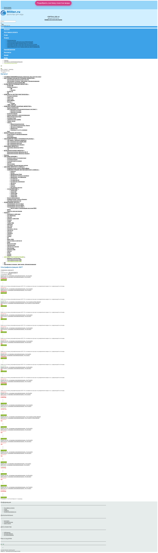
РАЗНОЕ (6, 212)
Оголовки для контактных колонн (17, 165)
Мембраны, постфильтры (18, 177)
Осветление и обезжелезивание (17, 134)
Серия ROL (14, 195)
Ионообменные (12, 137)
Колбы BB (10, 85)
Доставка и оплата (9, 508)
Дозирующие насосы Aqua (15, 204)
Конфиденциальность (10, 511)
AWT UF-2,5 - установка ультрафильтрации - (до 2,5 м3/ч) (16, 290)
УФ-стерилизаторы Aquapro (15, 144)
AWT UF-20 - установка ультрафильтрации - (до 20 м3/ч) (16, 316)
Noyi (8, 131)
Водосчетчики (11, 243)
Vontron (13, 186)
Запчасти (10, 230)
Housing (13, 90)
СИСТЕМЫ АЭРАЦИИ (10, 156)
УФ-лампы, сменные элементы (16, 140)
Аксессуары (11, 164)
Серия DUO (14, 190)
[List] (3, 271)
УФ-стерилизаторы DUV (14, 143)
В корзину (4, 280)
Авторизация (7, 8)
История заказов (9, 535)
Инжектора (14, 128)
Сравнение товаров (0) (7, 270)
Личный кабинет (8, 533)
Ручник (13, 103)
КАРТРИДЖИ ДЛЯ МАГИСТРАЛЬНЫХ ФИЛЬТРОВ (19, 78)
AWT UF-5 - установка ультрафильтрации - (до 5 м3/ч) (15, 355)
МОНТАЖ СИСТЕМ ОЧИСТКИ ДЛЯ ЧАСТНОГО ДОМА (22, 44)
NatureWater (11, 100)
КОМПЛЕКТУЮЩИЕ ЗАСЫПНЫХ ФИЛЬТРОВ (17, 106)
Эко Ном (9, 226)
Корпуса (13, 171)
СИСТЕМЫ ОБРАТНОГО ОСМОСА (14, 167)
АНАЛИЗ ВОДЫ (11, 40)
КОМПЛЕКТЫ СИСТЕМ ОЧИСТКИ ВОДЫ (16, 94)
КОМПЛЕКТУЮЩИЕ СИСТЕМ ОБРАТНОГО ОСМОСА (22, 170)
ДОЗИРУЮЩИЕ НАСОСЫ (11, 202)
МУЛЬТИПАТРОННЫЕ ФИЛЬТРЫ (13, 150)
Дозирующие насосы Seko (15, 207)
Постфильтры (11, 215)
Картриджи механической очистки (18, 79)
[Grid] (1, 271)
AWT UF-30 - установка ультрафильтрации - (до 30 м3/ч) (16, 329)
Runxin (9, 102)
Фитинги (13, 183)
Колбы (9, 254)
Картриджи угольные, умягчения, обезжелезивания (23, 81)
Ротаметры (14, 178)
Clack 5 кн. (10, 99)
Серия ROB (14, 193)
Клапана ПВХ (11, 249)
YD (8, 149)
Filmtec (9, 235)
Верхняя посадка (16, 112)
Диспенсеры (11, 245)
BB (11, 88)
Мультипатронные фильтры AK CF (17, 152)
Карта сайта (7, 523)
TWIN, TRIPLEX (11, 105)
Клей (8, 252)
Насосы (6, 155)
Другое (9, 251)
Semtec (13, 184)
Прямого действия (13, 218)
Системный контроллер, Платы (20, 125)
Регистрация (7, 7)
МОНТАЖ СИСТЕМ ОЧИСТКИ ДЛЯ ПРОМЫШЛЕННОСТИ (23, 45)
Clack (9, 122)
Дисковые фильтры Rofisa (15, 147)
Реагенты (10, 136)
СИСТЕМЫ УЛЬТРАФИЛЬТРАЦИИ (13, 61)
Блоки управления (12, 108)
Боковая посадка (16, 110)
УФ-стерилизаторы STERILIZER (16, 141)
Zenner (9, 162)
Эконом (9, 227)
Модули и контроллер (13, 258)
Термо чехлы (11, 121)
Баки (8, 242)
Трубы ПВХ (10, 223)
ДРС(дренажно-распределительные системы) (21, 109)
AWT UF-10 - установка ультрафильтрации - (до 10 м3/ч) (16, 277)
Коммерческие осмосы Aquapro (17, 199)
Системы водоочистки (14, 201)
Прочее (9, 217)
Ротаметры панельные (18, 181)
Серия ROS (14, 196)
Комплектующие (12, 113)
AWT (4, 72)
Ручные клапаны (12, 96)
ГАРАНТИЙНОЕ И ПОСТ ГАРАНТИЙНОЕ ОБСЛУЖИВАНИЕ (23, 47)
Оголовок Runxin (12, 159)
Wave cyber (10, 239)
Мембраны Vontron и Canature (20, 175)
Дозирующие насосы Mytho (15, 205)
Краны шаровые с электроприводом (18, 115)
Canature (10, 233)
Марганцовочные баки (14, 116)
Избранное (7, 532)
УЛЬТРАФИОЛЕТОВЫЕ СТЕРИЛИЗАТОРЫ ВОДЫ (18, 139)
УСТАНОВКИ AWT (12, 189)
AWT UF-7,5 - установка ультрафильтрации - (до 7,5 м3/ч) (16, 381)
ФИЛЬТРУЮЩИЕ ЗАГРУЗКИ (12, 133)
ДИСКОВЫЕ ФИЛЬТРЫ (11, 146)
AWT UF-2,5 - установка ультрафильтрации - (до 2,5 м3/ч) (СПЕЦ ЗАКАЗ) (20, 303)
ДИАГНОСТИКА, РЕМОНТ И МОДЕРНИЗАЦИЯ (20, 41)
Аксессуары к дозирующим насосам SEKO (23, 208)
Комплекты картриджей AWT (16, 82)
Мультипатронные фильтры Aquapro (18, 153)
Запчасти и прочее (13, 246)
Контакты (6, 520)
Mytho (9, 209)
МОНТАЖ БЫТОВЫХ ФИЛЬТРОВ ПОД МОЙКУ (20, 43)
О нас (5, 509)
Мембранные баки (16, 174)
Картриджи (10, 248)
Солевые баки (11, 118)
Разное (9, 220)
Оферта (6, 510)
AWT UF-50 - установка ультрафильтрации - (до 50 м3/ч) (16, 368)
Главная (6, 60)
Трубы (9, 221)
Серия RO (13, 192)
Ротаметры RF (15, 180)
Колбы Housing (11, 87)
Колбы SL (10, 91)
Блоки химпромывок (13, 198)
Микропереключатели (17, 124)
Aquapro (9, 232)
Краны (13, 173)
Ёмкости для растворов (14, 211)
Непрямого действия (13, 214)
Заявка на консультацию (53, 20)
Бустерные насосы (16, 187)
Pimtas (9, 236)
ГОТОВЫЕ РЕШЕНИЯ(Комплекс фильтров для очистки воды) (22, 76)
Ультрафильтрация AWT (10, 63)
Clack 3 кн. (10, 97)
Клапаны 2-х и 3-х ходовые (19, 130)
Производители (8, 522)
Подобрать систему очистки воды (53, 3)
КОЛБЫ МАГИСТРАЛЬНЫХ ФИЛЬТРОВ (15, 84)
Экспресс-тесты (12, 229)
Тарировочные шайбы (14, 119)
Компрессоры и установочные (16, 158)
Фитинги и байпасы (17, 127)
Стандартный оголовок (14, 161)
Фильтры (10, 224)
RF (8, 238)
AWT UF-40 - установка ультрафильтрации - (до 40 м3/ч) (16, 342)
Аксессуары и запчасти (14, 240)
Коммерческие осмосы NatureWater (18, 168)
